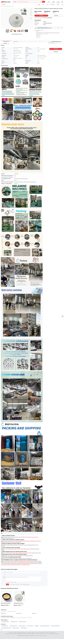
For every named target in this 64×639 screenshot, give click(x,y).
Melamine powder (18, 613)
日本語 (41, 633)
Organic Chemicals (9, 6)
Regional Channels (42, 632)
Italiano (28, 633)
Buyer (43, 4)
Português (17, 633)
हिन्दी (43, 633)
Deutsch (30, 633)
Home (1, 6)
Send (7, 584)
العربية (36, 633)
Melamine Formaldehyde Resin (55, 625)
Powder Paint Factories (5, 625)
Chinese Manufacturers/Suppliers (22, 632)
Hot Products (10, 632)
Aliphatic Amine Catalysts (22, 621)
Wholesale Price (33, 632)
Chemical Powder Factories (13, 625)
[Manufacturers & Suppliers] (5, 2)
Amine (13, 6)
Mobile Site (51, 632)
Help (47, 4)
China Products (15, 632)
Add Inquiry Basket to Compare (17, 34)
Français (21, 633)
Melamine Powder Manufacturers (45, 625)
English (12, 633)
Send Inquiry (41, 15)
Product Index (47, 632)
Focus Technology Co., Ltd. (26, 635)
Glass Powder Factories (22, 625)
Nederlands (33, 633)
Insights (54, 632)
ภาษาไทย (46, 633)
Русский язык (24, 633)
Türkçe (49, 633)
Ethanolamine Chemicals (14, 621)
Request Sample (49, 17)
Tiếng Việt (52, 633)
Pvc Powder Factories (30, 625)
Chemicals (4, 6)
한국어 (39, 633)
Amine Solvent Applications (5, 621)
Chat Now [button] (56, 15)
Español (14, 633)
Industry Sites (37, 632)
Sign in (62, 2)
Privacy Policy (45, 635)
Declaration (41, 635)
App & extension (52, 4)
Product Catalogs (13, 611)
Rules (62, 4)
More (1, 629)
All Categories (4, 4)
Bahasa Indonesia (56, 633)
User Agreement (37, 635)
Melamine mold (34, 613)
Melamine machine (3, 613)
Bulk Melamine (37, 625)
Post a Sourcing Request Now (25, 584)
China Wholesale (28, 632)
